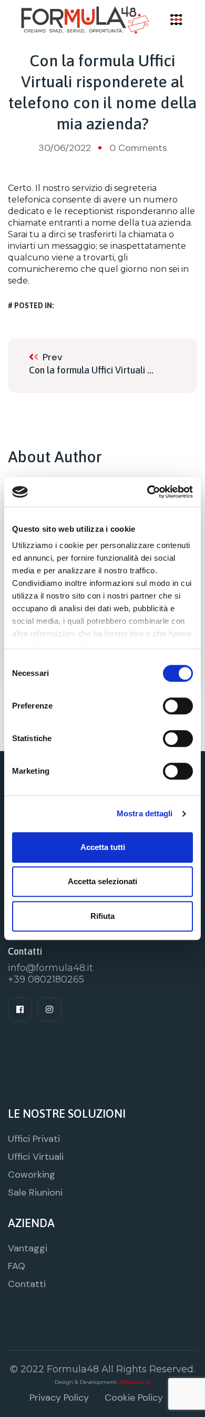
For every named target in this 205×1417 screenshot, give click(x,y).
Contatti (27, 1284)
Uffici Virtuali (36, 1156)
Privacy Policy (59, 1397)
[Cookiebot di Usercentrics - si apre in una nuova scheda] (147, 492)
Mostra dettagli (145, 813)
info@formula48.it (50, 968)
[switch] (178, 705)
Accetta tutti (102, 847)
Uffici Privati (34, 1138)
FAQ (16, 1266)
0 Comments (138, 147)
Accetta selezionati (102, 881)
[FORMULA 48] (85, 19)
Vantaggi (27, 1248)
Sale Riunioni (35, 1192)
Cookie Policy (134, 1397)
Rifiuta (102, 916)
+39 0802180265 (46, 979)
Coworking (31, 1174)
